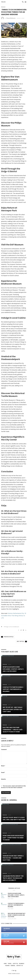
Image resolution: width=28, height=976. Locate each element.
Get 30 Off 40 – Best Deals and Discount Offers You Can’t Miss (12, 709)
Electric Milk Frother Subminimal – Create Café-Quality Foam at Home (13, 730)
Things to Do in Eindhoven (12, 626)
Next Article (20, 641)
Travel (10, 963)
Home (5, 963)
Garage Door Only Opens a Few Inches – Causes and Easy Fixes (13, 858)
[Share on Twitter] (21, 630)
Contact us (19, 965)
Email (3, 772)
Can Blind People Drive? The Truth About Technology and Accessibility (13, 878)
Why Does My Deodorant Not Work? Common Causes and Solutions (16, 915)
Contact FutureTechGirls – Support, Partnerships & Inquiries (13, 689)
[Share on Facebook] (19, 630)
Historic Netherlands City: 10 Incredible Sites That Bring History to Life (13, 616)
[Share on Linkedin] (26, 630)
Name (3, 766)
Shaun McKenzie (10, 18)
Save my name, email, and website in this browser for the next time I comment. (13, 786)
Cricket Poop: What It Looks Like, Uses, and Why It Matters (14, 819)
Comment (4, 749)
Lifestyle (15, 963)
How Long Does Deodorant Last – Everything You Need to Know (13, 838)
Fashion (7, 965)
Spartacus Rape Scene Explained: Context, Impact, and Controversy (13, 669)
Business (21, 963)
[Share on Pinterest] (23, 630)
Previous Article (8, 636)
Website (3, 779)
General (3, 7)
